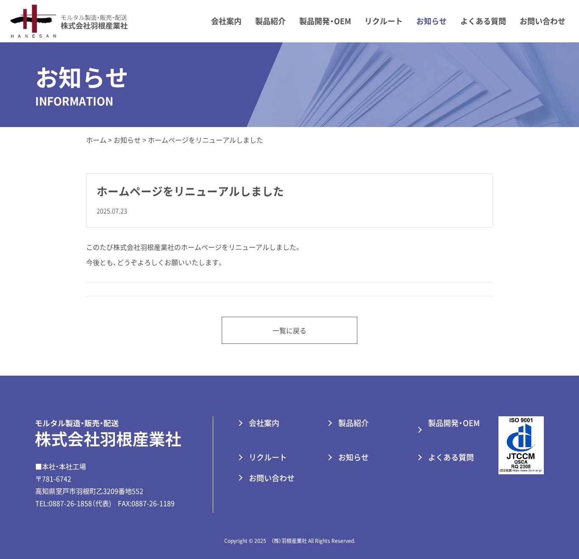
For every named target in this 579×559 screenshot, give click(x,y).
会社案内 (226, 21)
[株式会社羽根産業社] (67, 20)
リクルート (384, 21)
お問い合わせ (542, 21)
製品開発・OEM (325, 21)
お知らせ (431, 21)
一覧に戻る (290, 330)
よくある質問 (483, 21)
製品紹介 (270, 21)
